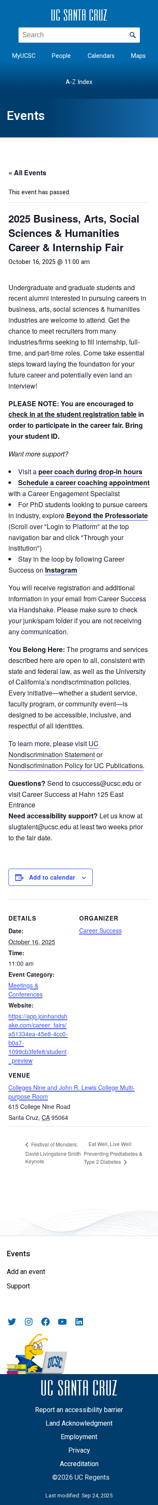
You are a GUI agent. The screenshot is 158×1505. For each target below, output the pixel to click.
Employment (79, 1437)
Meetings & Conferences (25, 989)
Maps (138, 56)
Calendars (101, 56)
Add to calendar (52, 877)
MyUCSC (23, 56)
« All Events (27, 172)
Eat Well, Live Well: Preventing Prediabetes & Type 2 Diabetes (113, 1152)
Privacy (79, 1450)
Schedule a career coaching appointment (84, 482)
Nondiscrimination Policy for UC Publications (75, 765)
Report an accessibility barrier (79, 1410)
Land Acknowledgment (79, 1423)
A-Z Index (79, 82)
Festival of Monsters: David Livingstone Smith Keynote (53, 1153)
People (61, 56)
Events (26, 116)
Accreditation (79, 1464)
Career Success (100, 930)
